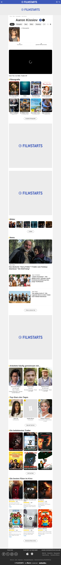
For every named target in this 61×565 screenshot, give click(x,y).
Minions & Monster (42, 528)
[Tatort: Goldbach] (14, 105)
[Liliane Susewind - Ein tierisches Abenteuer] (47, 88)
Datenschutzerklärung (39, 559)
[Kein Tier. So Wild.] (14, 88)
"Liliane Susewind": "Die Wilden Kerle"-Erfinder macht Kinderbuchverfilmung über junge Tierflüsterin (41, 279)
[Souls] (25, 88)
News (12, 237)
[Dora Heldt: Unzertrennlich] (36, 105)
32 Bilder (30, 231)
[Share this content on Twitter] (43, 20)
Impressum (20, 559)
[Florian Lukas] (30, 377)
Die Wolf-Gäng (36, 95)
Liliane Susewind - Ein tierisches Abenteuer (47, 95)
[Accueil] (29, 2)
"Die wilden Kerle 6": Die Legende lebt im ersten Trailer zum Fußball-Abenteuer (41, 295)
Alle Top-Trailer (30, 473)
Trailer (10, 506)
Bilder (12, 219)
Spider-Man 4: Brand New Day (16, 499)
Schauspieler (18, 16)
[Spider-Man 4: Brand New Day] (16, 489)
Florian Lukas (30, 386)
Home (11, 16)
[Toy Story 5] (16, 518)
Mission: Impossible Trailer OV (30, 468)
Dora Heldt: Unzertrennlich (36, 113)
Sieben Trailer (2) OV (45, 449)
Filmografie (15, 79)
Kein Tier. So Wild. (14, 95)
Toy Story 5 (11, 528)
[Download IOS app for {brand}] (28, 553)
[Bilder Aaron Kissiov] (12, 224)
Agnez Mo (16, 418)
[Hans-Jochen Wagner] (16, 377)
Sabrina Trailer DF (45, 468)
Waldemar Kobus (45, 386)
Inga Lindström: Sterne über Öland (47, 113)
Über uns (12, 559)
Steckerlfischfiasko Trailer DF (16, 468)
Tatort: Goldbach (14, 113)
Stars (14, 16)
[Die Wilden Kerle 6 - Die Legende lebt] (25, 105)
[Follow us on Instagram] (12, 554)
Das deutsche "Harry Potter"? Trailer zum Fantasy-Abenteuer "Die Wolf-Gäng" (28, 268)
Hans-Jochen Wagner (16, 386)
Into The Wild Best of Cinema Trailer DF (30, 449)
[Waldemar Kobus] (45, 377)
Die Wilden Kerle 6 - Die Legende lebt (25, 113)
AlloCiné (44, 553)
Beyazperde (57, 553)
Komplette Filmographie (30, 118)
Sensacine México (55, 555)
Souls (25, 95)
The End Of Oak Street (29, 528)
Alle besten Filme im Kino (30, 540)
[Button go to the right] (50, 24)
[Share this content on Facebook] (40, 20)
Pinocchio (30, 388)
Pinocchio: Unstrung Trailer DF (15, 449)
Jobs (16, 559)
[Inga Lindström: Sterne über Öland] (47, 105)
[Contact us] (16, 554)
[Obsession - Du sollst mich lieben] (30, 489)
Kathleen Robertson (45, 418)
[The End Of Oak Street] (30, 518)
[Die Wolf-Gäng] (36, 88)
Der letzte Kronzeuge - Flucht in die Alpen (30, 390)
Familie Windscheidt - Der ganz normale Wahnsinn (15, 392)
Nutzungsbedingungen (28, 559)
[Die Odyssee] (45, 489)
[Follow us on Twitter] (8, 554)
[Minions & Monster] (45, 518)
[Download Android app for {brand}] (33, 553)
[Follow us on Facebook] (4, 554)
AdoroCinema (45, 555)
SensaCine (50, 553)
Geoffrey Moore (30, 418)
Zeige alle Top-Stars (30, 425)
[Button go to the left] (48, 24)
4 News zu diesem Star (30, 310)
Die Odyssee (41, 499)
